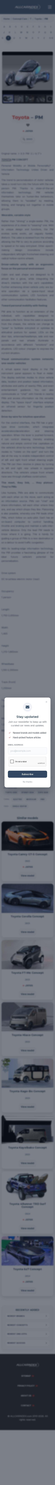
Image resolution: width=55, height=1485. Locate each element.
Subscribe (27, 774)
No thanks (27, 782)
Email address (15, 745)
